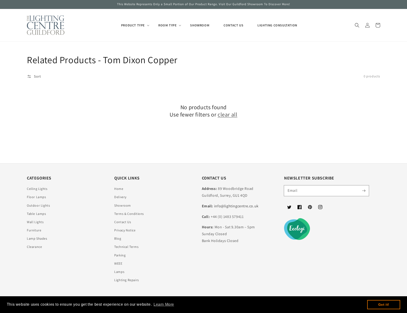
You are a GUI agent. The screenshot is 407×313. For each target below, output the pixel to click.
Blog (117, 238)
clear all (227, 114)
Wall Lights (35, 222)
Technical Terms (126, 247)
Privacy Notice (124, 230)
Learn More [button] (164, 304)
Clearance (34, 247)
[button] (357, 25)
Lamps (119, 272)
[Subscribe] (363, 190)
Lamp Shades (37, 238)
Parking (120, 255)
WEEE (118, 263)
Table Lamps (36, 214)
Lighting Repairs (126, 280)
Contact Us (122, 222)
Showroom (122, 205)
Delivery (120, 197)
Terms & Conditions (129, 214)
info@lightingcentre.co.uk (236, 206)
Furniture (34, 230)
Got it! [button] (383, 304)
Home (118, 189)
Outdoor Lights (38, 205)
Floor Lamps (36, 197)
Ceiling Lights (37, 189)
